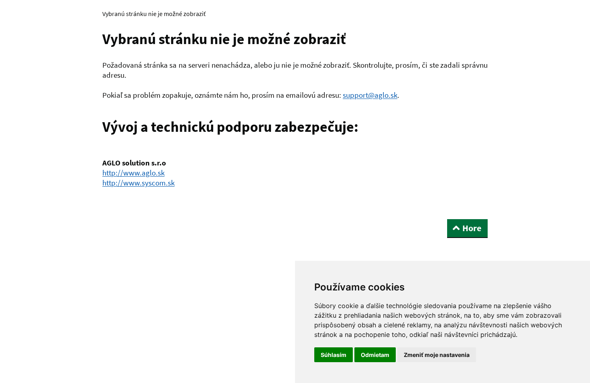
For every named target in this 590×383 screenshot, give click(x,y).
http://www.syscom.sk (138, 182)
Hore (471, 228)
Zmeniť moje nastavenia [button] (437, 354)
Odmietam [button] (375, 354)
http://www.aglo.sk (133, 172)
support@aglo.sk (370, 95)
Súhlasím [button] (333, 354)
